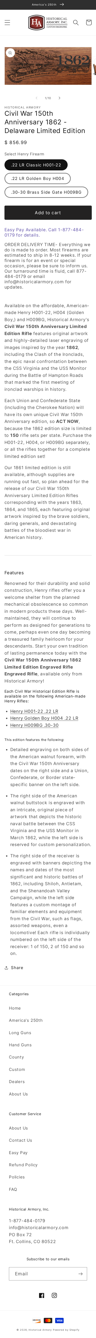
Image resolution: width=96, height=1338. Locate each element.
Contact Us (20, 1140)
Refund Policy (23, 1164)
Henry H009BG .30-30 (34, 725)
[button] (7, 22)
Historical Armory (40, 1329)
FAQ (13, 1189)
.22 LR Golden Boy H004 (38, 178)
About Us (18, 1093)
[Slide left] (36, 98)
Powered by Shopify (66, 1329)
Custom (17, 1069)
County (16, 1057)
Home (15, 1008)
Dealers (17, 1081)
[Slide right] (60, 98)
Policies (17, 1176)
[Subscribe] (80, 1274)
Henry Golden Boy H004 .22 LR (44, 718)
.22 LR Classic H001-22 (36, 164)
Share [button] (17, 967)
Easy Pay (18, 1152)
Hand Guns (20, 1044)
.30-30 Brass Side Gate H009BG (46, 192)
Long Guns (20, 1032)
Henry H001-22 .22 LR (34, 711)
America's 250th (26, 1020)
